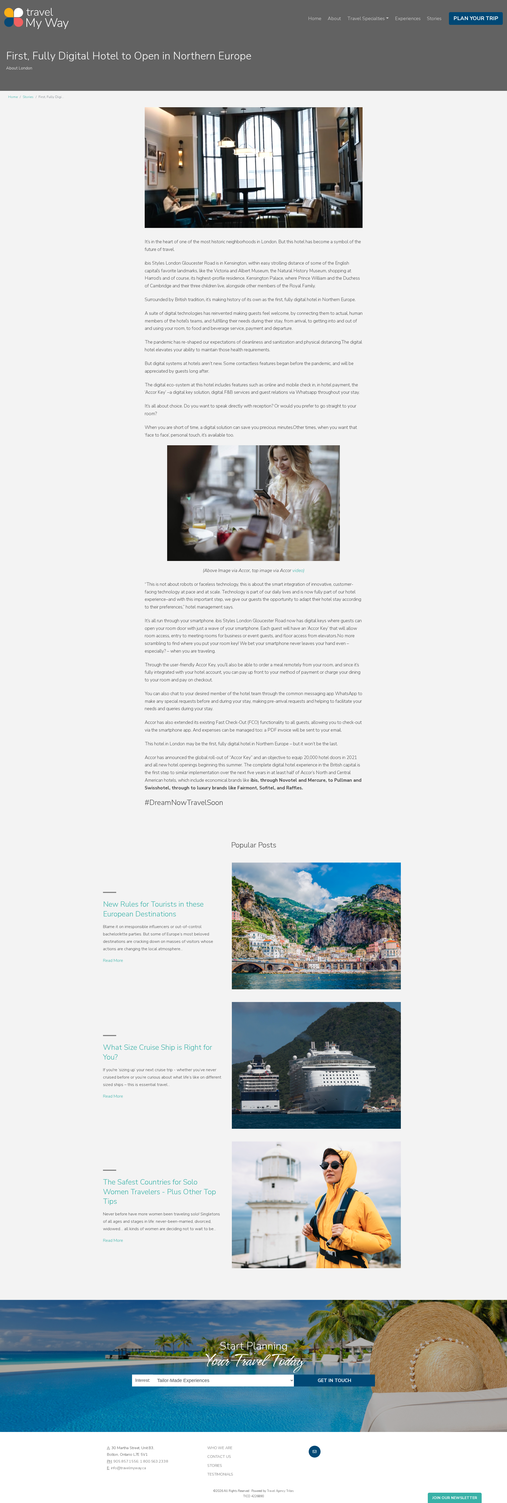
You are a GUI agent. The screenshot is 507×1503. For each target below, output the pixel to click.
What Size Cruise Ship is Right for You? (157, 1052)
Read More (113, 960)
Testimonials (220, 1474)
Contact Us (219, 1456)
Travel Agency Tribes (280, 1491)
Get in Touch (334, 1380)
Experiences (408, 18)
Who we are (219, 1447)
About (334, 18)
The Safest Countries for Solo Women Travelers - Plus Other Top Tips (159, 1191)
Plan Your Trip (475, 18)
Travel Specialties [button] (366, 18)
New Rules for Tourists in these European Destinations (153, 909)
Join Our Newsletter (454, 1497)
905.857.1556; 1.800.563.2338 (140, 1461)
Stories (434, 18)
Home (314, 18)
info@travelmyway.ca (128, 1468)
